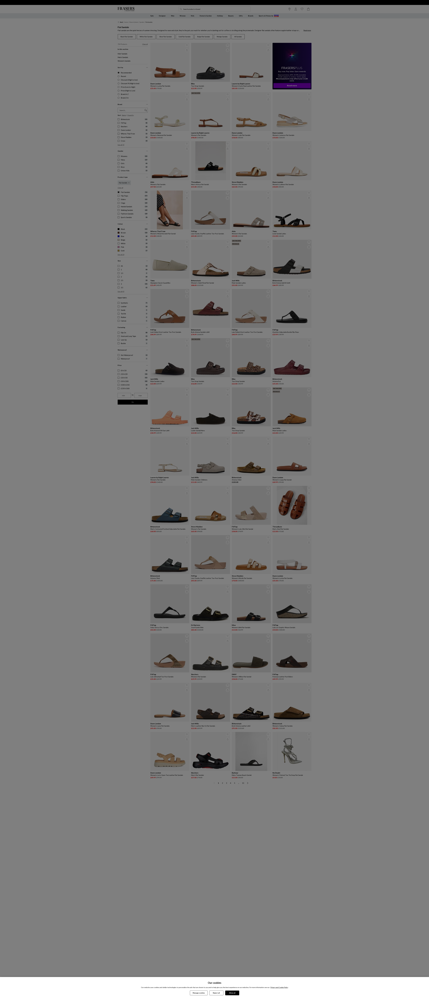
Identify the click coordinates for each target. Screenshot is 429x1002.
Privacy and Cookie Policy (279, 987)
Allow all (232, 993)
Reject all (216, 993)
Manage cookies (199, 993)
